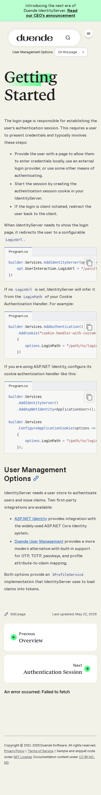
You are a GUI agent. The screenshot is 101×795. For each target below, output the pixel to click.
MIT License (23, 757)
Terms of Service (40, 751)
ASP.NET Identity (31, 518)
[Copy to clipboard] (89, 263)
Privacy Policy (14, 751)
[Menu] (88, 33)
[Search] (68, 38)
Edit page (18, 614)
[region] (50, 269)
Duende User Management (39, 541)
